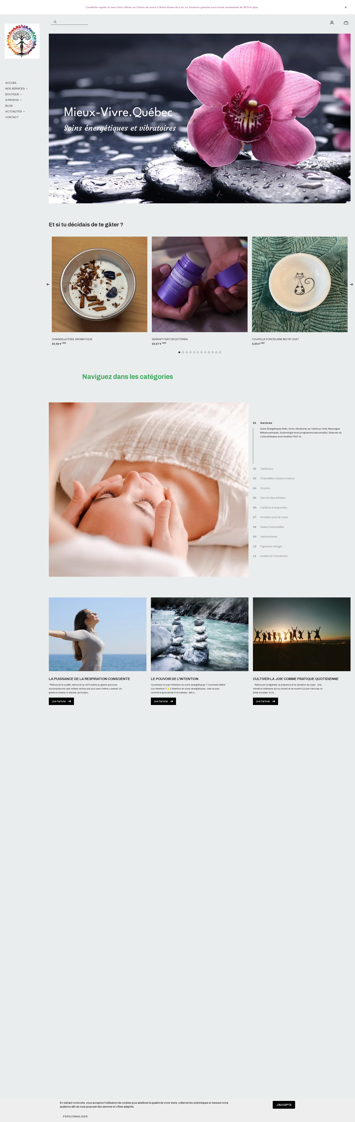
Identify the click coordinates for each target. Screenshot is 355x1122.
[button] (75, 1116)
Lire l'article (59, 701)
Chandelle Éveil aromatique (72, 339)
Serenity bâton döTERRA (170, 339)
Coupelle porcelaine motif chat (275, 339)
